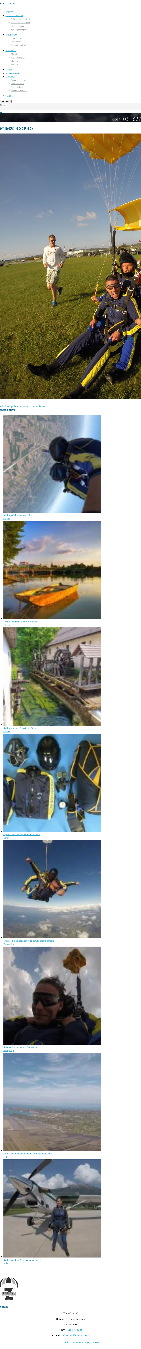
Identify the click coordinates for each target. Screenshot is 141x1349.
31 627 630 (75, 1330)
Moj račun (11, 51)
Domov (9, 12)
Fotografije (8, 944)
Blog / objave (12, 73)
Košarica (14, 64)
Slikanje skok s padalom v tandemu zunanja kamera (28, 941)
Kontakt (10, 77)
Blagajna (14, 61)
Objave (6, 518)
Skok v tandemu (14, 16)
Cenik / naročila (17, 42)
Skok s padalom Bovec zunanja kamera (22, 1260)
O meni (9, 70)
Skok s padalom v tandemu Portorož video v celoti (27, 1153)
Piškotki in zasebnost (19, 91)
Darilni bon (12, 35)
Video (6, 1157)
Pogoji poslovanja (18, 58)
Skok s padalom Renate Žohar (17, 515)
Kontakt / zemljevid (18, 80)
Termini (10, 96)
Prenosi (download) (18, 45)
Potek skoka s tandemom (20, 23)
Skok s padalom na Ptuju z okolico (20, 621)
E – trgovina (16, 38)
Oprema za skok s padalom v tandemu (21, 834)
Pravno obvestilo (17, 84)
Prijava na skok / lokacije (21, 19)
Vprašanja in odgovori (19, 29)
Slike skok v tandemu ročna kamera (20, 1047)
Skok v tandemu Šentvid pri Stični (20, 728)
